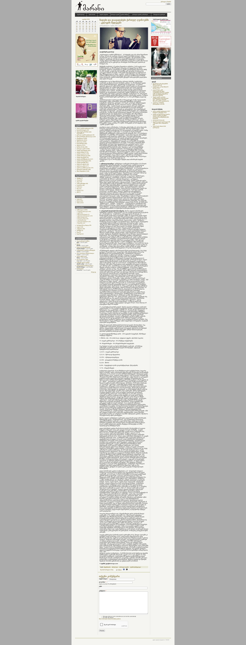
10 (76, 26)
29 (83, 23)
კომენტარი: (102, 591)
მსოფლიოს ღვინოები (159, 14)
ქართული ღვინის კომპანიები (140, 14)
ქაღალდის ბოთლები (158, 120)
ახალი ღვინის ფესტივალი (85, 128)
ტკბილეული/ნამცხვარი (84, 221)
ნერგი (78, 244)
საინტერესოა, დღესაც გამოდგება (86, 250)
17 (76, 28)
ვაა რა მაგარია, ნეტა (82, 259)
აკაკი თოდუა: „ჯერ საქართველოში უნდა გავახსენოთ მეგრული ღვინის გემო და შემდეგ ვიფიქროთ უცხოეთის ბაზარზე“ (161, 92)
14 (89, 26)
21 (89, 28)
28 (80, 23)
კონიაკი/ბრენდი (82, 183)
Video (80, 202)
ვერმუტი (80, 230)
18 (80, 28)
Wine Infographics (83, 171)
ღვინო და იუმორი (83, 164)
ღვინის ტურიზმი (82, 162)
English (169, 1)
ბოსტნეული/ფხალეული (84, 211)
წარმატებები (80, 268)
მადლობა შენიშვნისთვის (83, 247)
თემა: (100, 586)
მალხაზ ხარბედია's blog (106, 569)
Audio (79, 199)
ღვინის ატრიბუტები (83, 150)
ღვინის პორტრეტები (84, 161)
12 (83, 26)
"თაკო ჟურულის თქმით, (83, 241)
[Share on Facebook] (124, 569)
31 (89, 23)
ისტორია (81, 145)
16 (95, 26)
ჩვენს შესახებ (80, 14)
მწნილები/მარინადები (83, 214)
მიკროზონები (82, 143)
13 (86, 26)
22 (92, 28)
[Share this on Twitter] (127, 569)
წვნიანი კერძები (82, 217)
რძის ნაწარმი (81, 220)
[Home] (90, 11)
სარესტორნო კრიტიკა (84, 225)
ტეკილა (80, 190)
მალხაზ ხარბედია (83, 130)
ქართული (163, 1)
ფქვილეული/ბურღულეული (85, 215)
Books (80, 201)
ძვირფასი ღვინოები (84, 169)
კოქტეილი (81, 228)
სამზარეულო (82, 210)
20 (86, 28)
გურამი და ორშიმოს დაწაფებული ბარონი (158, 103)
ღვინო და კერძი (83, 166)
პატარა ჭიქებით (104, 14)
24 (76, 29)
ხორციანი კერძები (82, 218)
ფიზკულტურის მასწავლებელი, (85, 265)
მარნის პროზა (82, 147)
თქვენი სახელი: (103, 579)
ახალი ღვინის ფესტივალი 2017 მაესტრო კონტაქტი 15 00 (161, 112)
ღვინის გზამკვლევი (83, 155)
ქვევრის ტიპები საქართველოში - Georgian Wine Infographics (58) (161, 123)
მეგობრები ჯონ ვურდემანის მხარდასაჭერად (160, 84)
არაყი (79, 180)
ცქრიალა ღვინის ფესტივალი (85, 135)
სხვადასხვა (81, 223)
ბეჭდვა (120, 569)
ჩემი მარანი (92, 14)
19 (83, 28)
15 (92, 26)
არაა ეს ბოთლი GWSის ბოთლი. (85, 253)
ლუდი (80, 227)
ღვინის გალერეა (83, 154)
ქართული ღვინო (115, 14)
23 (95, 28)
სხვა (79, 188)
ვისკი (79, 181)
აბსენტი (80, 178)
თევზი (80, 212)
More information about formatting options (110, 619)
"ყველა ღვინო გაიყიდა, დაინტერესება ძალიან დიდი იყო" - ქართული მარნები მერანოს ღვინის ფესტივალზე (161, 99)
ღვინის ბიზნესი (124, 14)
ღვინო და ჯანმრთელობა (85, 167)
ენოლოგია (81, 142)
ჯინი (79, 192)
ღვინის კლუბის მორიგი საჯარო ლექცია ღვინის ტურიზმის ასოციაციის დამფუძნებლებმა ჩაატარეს (161, 116)
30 (86, 23)
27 (76, 23)
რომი (79, 187)
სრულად (93, 272)
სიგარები (80, 234)
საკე (79, 232)
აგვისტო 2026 (86, 19)
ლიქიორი (80, 185)
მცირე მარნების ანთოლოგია (86, 136)
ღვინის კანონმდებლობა (85, 159)
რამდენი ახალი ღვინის (83, 262)
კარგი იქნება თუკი (82, 256)
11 (80, 26)
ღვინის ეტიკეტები (83, 157)
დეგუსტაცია (82, 138)
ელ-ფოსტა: (102, 582)
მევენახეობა (82, 140)
